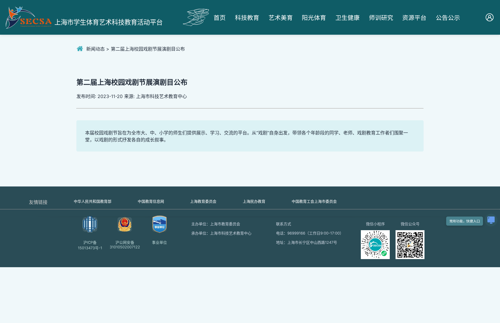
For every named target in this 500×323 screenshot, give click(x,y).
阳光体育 (314, 17)
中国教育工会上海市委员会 (314, 201)
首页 (220, 17)
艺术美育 (281, 17)
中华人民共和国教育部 (92, 201)
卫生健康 (347, 17)
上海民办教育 (254, 201)
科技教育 (247, 17)
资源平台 (414, 17)
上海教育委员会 (203, 201)
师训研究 (381, 17)
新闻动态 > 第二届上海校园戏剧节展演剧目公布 (135, 49)
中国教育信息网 (151, 201)
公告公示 (448, 17)
